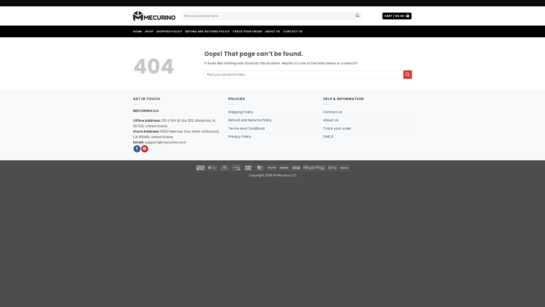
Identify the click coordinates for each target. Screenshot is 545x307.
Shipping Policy (169, 31)
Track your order (247, 31)
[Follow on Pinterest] (144, 148)
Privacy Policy (239, 136)
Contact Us (293, 31)
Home (137, 31)
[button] (397, 16)
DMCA (328, 136)
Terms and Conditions (246, 128)
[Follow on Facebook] (137, 148)
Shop (149, 31)
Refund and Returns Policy (207, 31)
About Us (272, 31)
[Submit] (357, 16)
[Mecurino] (154, 16)
